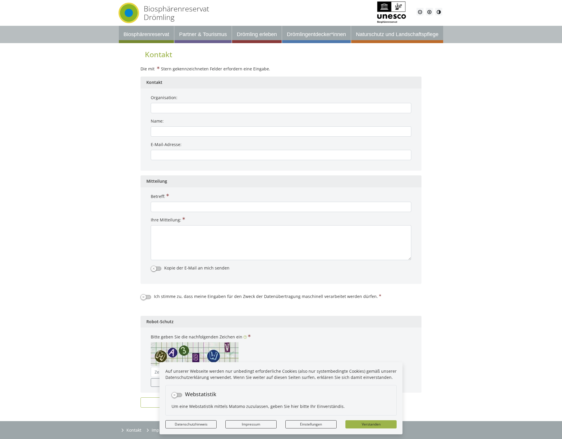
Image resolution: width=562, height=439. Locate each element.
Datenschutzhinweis (191, 424)
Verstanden (371, 424)
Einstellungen (311, 424)
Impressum (251, 424)
